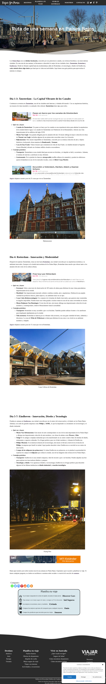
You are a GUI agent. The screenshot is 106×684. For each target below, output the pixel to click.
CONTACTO (80, 2)
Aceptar (70, 677)
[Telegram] (28, 586)
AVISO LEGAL (88, 681)
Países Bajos (16, 61)
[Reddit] (25, 586)
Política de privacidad (80, 681)
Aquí (11, 178)
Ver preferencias (97, 677)
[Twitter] (15, 586)
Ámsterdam (73, 63)
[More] (31, 586)
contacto (76, 573)
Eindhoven (13, 66)
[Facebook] (18, 586)
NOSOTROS (69, 2)
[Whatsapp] (12, 586)
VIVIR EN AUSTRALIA (55, 3)
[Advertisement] (49, 85)
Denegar (83, 677)
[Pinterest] (21, 586)
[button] (103, 664)
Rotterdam (81, 63)
